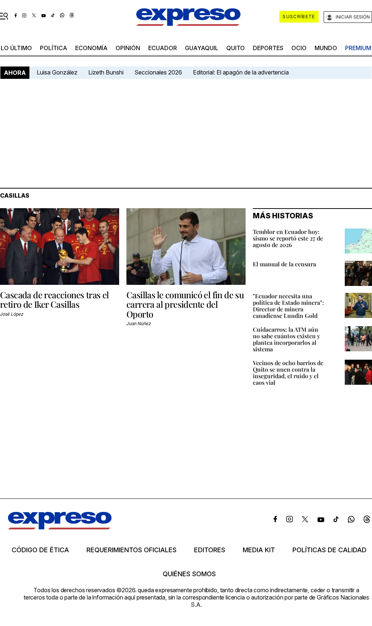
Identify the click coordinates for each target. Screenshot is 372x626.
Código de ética (40, 550)
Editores (209, 550)
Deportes (268, 48)
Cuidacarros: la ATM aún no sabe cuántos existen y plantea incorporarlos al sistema (286, 339)
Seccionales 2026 (158, 72)
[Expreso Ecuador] (60, 527)
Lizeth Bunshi (106, 72)
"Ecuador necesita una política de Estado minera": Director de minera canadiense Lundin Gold (288, 305)
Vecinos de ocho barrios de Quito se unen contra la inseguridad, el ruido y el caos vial (288, 372)
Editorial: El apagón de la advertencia (241, 72)
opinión (128, 48)
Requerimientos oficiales (131, 550)
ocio (299, 48)
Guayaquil (201, 48)
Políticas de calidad (329, 550)
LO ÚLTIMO (16, 48)
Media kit (259, 550)
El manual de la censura (284, 264)
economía (91, 48)
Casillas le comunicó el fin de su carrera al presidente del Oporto (185, 304)
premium (358, 48)
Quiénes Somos (189, 574)
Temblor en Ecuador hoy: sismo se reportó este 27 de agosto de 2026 (288, 238)
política (53, 48)
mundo (326, 48)
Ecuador (162, 48)
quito (235, 48)
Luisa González (57, 72)
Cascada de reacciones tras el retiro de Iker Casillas (54, 299)
